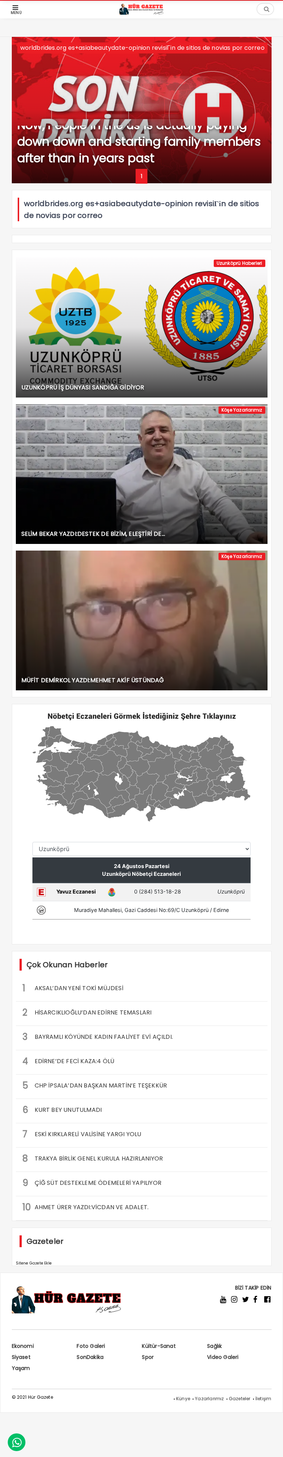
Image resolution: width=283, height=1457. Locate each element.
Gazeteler (240, 1398)
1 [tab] (141, 176)
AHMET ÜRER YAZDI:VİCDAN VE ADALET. (85, 1207)
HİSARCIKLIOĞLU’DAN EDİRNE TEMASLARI (87, 1012)
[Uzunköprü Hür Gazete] (141, 12)
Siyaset (21, 1357)
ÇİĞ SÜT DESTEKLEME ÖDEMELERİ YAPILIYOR (92, 1183)
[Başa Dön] (270, 1444)
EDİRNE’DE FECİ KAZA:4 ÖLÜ (68, 1061)
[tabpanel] (142, 110)
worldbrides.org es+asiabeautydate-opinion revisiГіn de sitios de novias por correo (142, 48)
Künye (183, 1398)
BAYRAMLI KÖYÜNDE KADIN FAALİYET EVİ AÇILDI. (97, 1037)
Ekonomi (23, 1346)
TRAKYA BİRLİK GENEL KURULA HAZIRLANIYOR (92, 1158)
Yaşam (21, 1368)
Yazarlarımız (209, 1398)
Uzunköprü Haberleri (239, 263)
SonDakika (90, 1357)
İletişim (263, 1398)
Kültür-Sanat (158, 1346)
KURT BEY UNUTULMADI (62, 1110)
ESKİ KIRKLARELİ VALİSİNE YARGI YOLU (82, 1134)
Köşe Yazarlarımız (241, 410)
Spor (148, 1357)
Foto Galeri (91, 1346)
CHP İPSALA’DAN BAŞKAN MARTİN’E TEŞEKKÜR (94, 1085)
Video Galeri (222, 1357)
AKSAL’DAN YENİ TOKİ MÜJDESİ (72, 988)
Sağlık (214, 1346)
